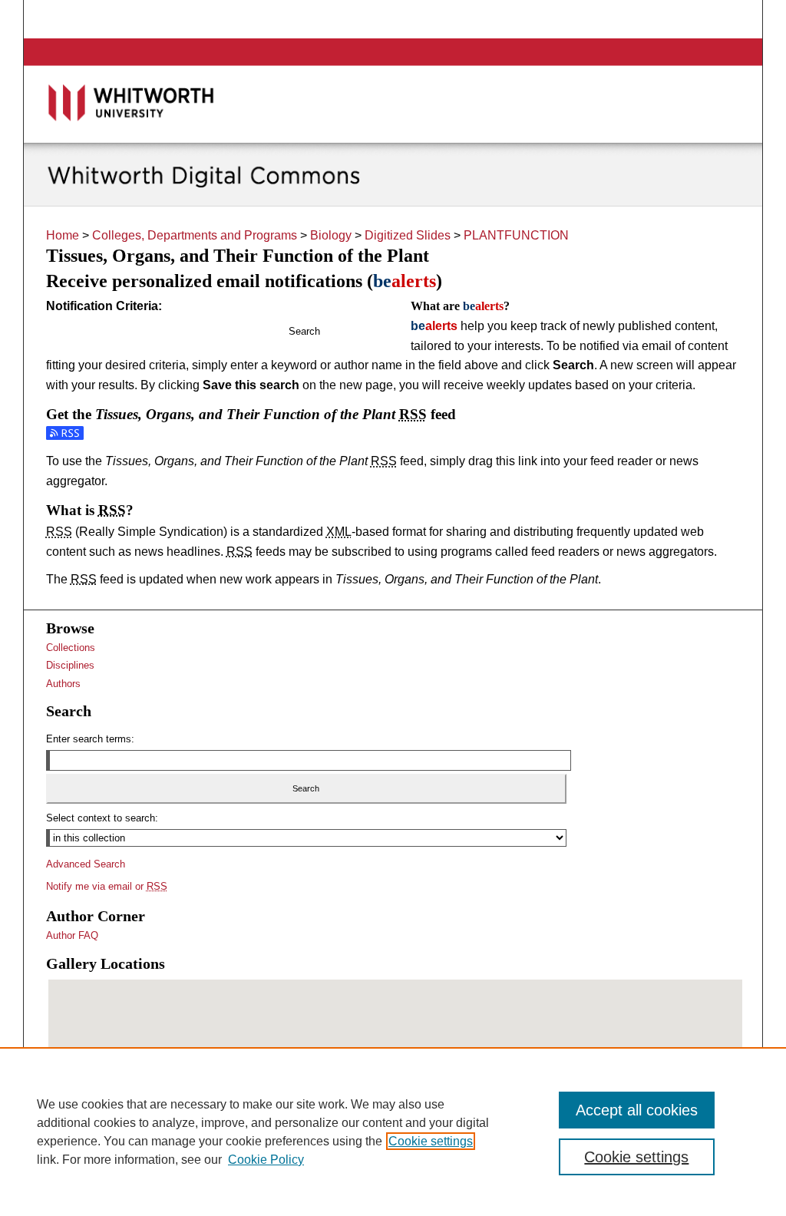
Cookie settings (430, 1141)
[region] (393, 1131)
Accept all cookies (637, 1110)
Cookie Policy (266, 1159)
